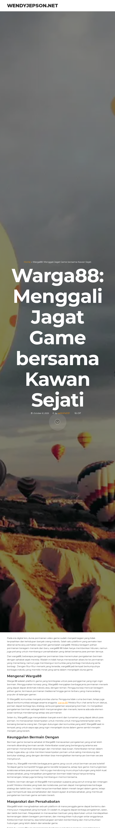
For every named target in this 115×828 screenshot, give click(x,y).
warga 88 (63, 702)
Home (27, 262)
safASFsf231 (64, 413)
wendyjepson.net (32, 6)
